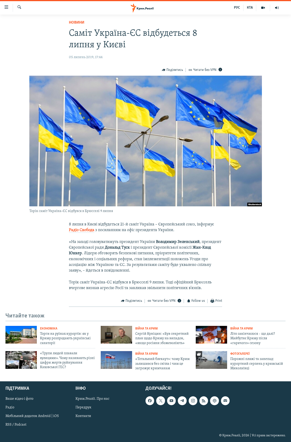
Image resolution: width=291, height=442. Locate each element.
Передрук (83, 407)
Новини (76, 23)
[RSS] (203, 400)
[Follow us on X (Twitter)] (160, 400)
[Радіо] (277, 8)
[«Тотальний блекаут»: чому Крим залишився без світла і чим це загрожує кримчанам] (116, 360)
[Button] (172, 70)
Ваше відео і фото (19, 399)
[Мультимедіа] (263, 8)
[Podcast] (214, 400)
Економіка (48, 328)
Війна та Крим (146, 328)
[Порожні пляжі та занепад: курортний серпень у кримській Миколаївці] (211, 360)
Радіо (9, 407)
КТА (250, 8)
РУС (237, 8)
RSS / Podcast (15, 425)
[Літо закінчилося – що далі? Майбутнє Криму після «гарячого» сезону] (211, 335)
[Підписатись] (225, 400)
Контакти (83, 416)
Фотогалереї (240, 354)
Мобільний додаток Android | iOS (32, 416)
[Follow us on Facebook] (150, 400)
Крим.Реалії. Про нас (92, 399)
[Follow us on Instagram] (193, 400)
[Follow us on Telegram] (182, 400)
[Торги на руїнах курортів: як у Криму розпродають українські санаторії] (21, 335)
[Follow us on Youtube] (171, 400)
